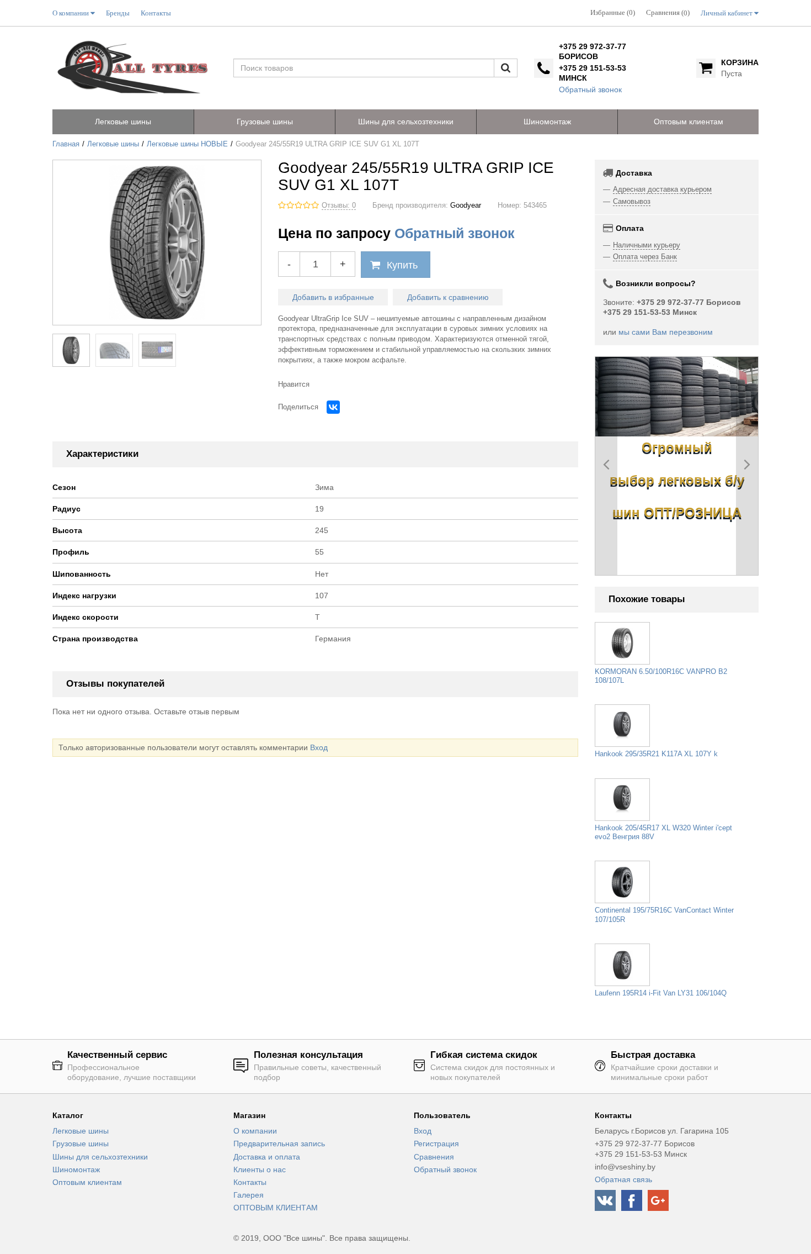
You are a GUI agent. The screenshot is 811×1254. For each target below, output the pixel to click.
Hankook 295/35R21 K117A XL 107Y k (656, 754)
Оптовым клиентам (87, 1182)
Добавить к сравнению (448, 297)
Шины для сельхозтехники (100, 1156)
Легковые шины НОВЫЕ (187, 144)
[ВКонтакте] (333, 407)
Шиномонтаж (76, 1169)
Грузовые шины (80, 1143)
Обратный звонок (590, 89)
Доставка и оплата (266, 1156)
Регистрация (436, 1143)
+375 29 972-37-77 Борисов (592, 51)
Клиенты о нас (259, 1169)
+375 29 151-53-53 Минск (592, 73)
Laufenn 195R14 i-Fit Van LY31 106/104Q (661, 993)
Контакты (249, 1182)
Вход (319, 747)
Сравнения (434, 1156)
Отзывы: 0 (339, 205)
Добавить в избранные (333, 297)
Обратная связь (623, 1179)
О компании (255, 1130)
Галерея (248, 1194)
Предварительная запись (279, 1143)
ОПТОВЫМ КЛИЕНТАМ (275, 1207)
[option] (677, 396)
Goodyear (465, 205)
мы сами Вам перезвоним (665, 332)
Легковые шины (113, 144)
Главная (65, 144)
